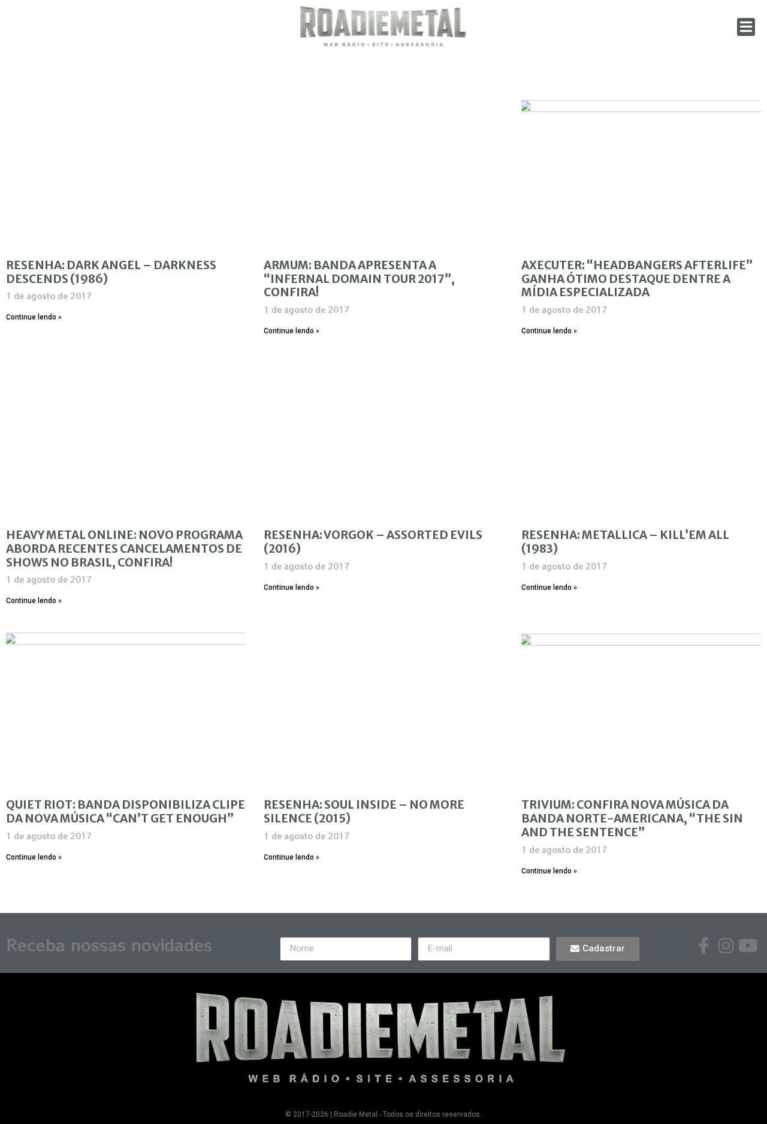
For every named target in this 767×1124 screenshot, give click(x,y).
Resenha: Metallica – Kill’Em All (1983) (625, 542)
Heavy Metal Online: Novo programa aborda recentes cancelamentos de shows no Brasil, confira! (124, 548)
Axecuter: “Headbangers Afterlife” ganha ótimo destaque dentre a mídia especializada (637, 279)
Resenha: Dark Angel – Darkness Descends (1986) (111, 272)
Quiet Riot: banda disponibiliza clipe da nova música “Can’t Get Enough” (125, 811)
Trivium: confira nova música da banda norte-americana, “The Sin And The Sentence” (632, 818)
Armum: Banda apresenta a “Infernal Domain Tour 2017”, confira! (359, 279)
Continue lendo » (34, 317)
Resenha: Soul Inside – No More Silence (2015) (364, 811)
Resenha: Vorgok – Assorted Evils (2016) (373, 542)
